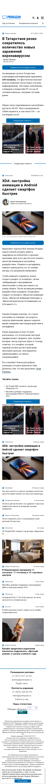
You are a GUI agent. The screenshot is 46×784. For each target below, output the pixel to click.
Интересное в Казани (12, 500)
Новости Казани (10, 33)
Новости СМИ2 (8, 124)
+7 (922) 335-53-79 (22, 692)
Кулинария (9, 488)
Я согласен (23, 781)
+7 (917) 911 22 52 (22, 676)
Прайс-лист (22, 683)
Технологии (9, 175)
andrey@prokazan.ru (22, 679)
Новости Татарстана (12, 515)
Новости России (10, 645)
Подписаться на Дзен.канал (23, 67)
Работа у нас (22, 699)
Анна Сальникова (18, 202)
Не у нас (8, 606)
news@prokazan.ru (22, 695)
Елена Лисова (9, 59)
